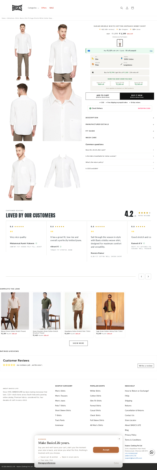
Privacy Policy (130, 435)
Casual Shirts (95, 410)
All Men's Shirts (96, 425)
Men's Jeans (60, 401)
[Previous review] (141, 276)
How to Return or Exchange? (137, 391)
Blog (127, 430)
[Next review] (148, 276)
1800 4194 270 (130, 456)
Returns (128, 406)
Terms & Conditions (133, 440)
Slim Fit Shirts (96, 401)
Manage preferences (46, 463)
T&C (151, 51)
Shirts (17, 18)
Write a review (146, 365)
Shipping (128, 401)
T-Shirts (58, 415)
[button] (33, 7)
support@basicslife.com (133, 458)
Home (4, 18)
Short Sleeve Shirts (63, 410)
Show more (78, 343)
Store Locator (130, 420)
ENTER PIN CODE (144, 108)
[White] (120, 43)
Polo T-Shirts (60, 406)
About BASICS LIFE (133, 425)
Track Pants (60, 420)
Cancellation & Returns (134, 410)
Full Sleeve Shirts (97, 420)
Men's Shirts (60, 391)
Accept (106, 450)
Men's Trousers (61, 396)
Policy (116, 463)
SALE (52, 8)
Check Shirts (95, 415)
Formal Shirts (95, 406)
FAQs (127, 396)
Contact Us (129, 415)
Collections (10, 18)
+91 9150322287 (131, 453)
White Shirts (95, 391)
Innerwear (59, 425)
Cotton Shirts (95, 396)
